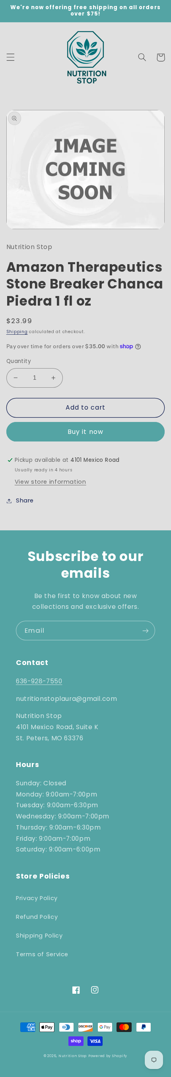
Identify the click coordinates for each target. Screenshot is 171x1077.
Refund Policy (37, 917)
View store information (50, 482)
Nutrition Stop (72, 1055)
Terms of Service (42, 954)
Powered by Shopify (107, 1055)
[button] (10, 57)
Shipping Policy (39, 936)
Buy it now (85, 431)
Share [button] (25, 500)
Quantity (18, 361)
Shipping (17, 332)
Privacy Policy (37, 898)
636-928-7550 (39, 681)
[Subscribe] (145, 630)
